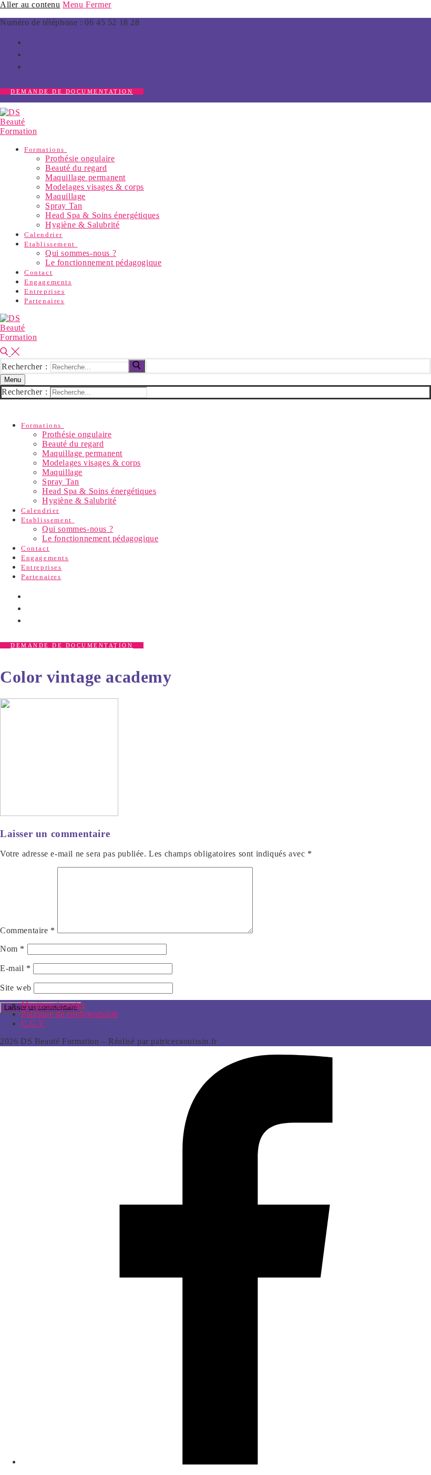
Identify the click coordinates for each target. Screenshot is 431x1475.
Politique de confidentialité (69, 1013)
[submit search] (136, 366)
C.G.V (33, 1023)
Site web (16, 987)
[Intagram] (30, 54)
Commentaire (27, 930)
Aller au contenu (30, 4)
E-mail (15, 968)
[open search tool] (9, 352)
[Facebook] (226, 1461)
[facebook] (30, 41)
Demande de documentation (72, 91)
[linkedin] (30, 66)
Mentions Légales (53, 1004)
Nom (12, 948)
